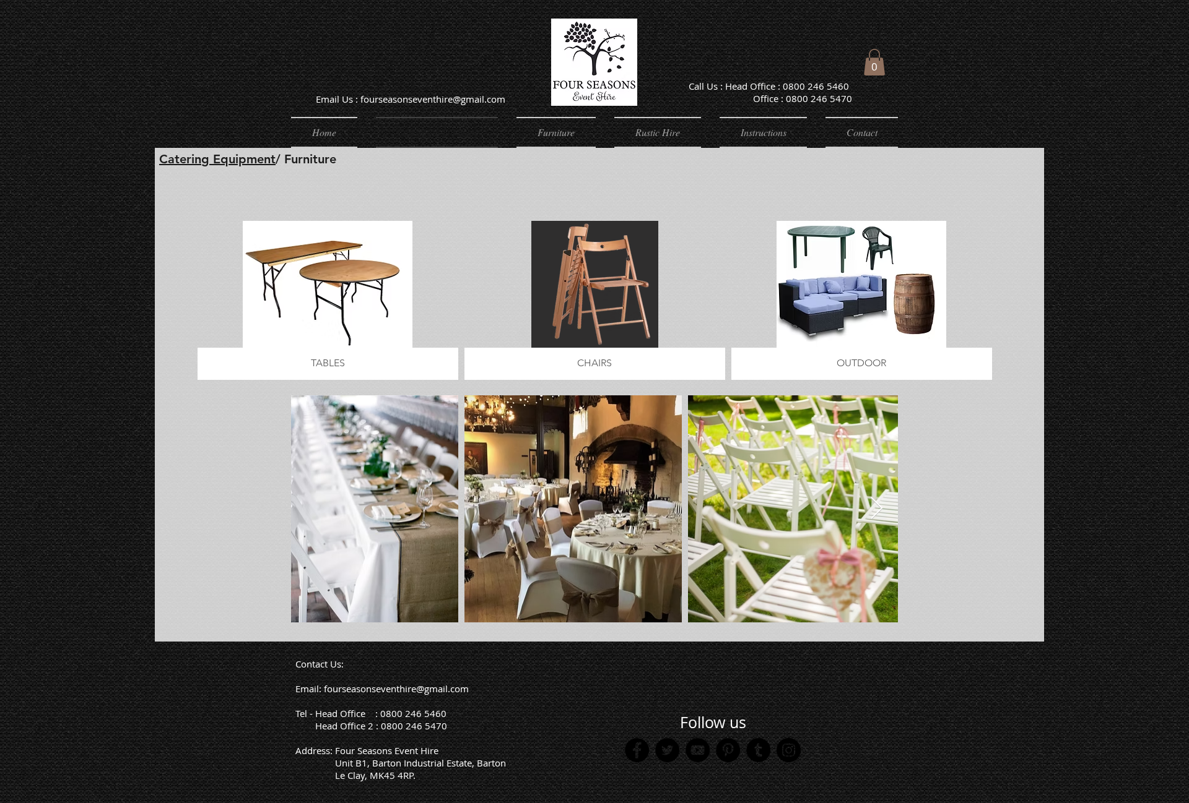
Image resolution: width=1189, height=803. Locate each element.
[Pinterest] (728, 750)
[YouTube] (698, 750)
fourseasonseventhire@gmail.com (396, 688)
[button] (874, 62)
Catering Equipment (217, 159)
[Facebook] (637, 750)
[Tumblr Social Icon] (758, 750)
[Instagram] (789, 750)
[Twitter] (667, 750)
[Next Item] (876, 509)
